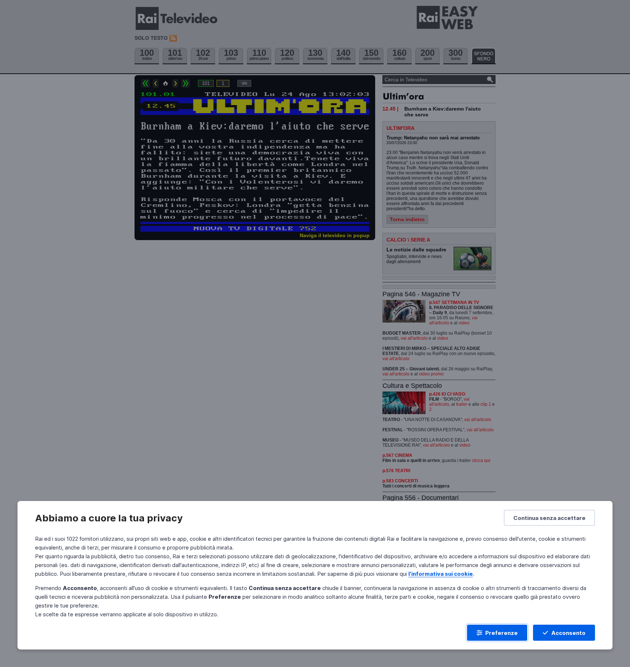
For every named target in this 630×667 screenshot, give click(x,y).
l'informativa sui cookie (440, 573)
